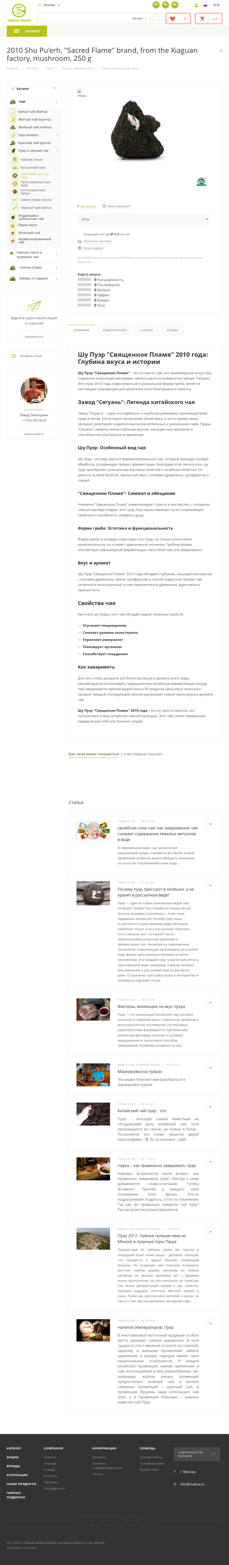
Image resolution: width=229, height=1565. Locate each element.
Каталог (14, 1448)
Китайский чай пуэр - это (142, 1110)
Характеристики (115, 330)
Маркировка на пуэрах (140, 1071)
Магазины (99, 1457)
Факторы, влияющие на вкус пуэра (151, 1006)
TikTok (131, 1521)
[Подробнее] (210, 824)
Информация (104, 1448)
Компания (53, 1448)
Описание (81, 330)
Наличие (146, 330)
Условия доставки (152, 1463)
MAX (143, 1521)
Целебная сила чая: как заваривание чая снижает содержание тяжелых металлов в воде (158, 833)
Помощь (147, 1448)
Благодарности (54, 1488)
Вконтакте (86, 1521)
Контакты (50, 1476)
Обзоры (97, 1474)
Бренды (13, 1466)
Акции (13, 1457)
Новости (50, 1457)
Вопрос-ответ (149, 1470)
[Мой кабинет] (196, 5)
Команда (50, 1463)
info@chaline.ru (192, 1484)
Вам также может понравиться (94, 754)
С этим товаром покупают (142, 754)
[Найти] (152, 18)
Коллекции (17, 1475)
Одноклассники (109, 1521)
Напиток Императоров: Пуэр (146, 1327)
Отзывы (172, 330)
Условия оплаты (151, 1457)
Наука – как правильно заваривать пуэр (157, 1165)
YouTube (97, 1521)
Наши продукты (21, 1484)
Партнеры (51, 1482)
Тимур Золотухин (34, 415)
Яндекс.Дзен (120, 1521)
